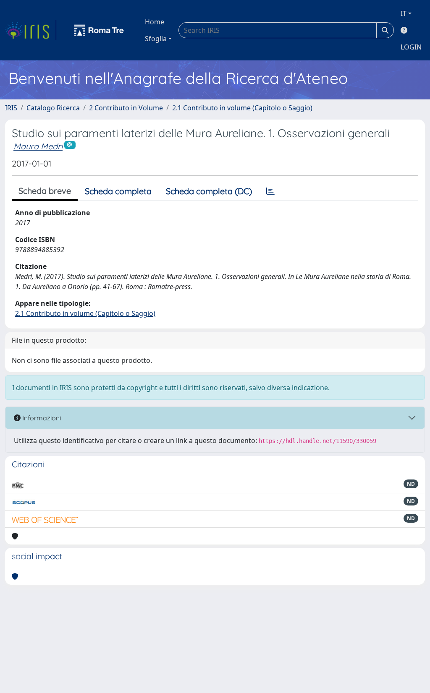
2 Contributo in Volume (126, 107)
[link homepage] (30, 30)
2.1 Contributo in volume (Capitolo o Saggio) (242, 107)
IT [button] (403, 13)
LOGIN (411, 47)
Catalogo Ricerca (53, 107)
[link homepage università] (99, 30)
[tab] (270, 191)
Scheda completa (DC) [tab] (209, 191)
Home (154, 21)
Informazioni (41, 418)
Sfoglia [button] (156, 38)
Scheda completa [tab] (118, 191)
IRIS (11, 107)
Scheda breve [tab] (44, 190)
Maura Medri (38, 146)
